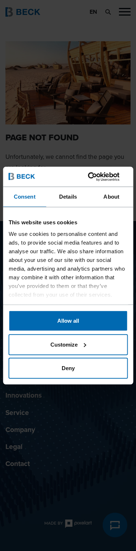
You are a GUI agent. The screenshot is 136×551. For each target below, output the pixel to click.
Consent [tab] (25, 197)
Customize (64, 344)
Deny (68, 368)
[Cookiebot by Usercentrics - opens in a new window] (97, 176)
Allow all (68, 321)
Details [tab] (68, 197)
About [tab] (111, 197)
